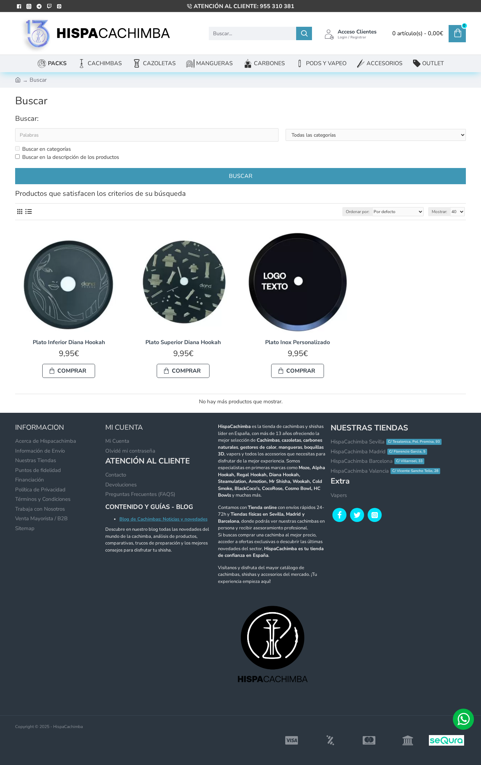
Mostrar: (439, 211)
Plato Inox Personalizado (297, 342)
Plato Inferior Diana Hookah (69, 342)
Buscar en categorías (46, 149)
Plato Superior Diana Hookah (183, 342)
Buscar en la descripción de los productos (70, 157)
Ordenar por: (357, 211)
